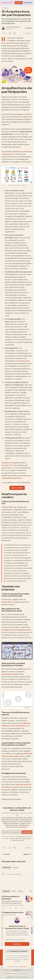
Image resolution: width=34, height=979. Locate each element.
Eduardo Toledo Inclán (13, 27)
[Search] (30, 891)
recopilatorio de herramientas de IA (16, 630)
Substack (9, 977)
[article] (17, 902)
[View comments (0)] (10, 33)
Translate (5, 8)
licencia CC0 (7, 465)
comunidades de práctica (12, 478)
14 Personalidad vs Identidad (11, 897)
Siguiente (26, 854)
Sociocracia (24, 361)
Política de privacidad (18, 840)
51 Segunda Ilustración (12, 912)
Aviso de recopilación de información (21, 838)
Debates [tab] (20, 891)
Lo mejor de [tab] (6, 891)
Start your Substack (11, 973)
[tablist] (10, 867)
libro (11, 507)
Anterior (7, 854)
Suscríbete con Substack (18, 951)
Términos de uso (24, 955)
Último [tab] (14, 891)
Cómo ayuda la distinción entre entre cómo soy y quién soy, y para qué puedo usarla (12, 902)
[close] (28, 917)
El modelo (5, 463)
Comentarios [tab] (7, 867)
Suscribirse (18, 3)
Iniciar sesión (28, 3)
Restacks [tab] (15, 867)
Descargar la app (24, 973)
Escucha (29, 28)
